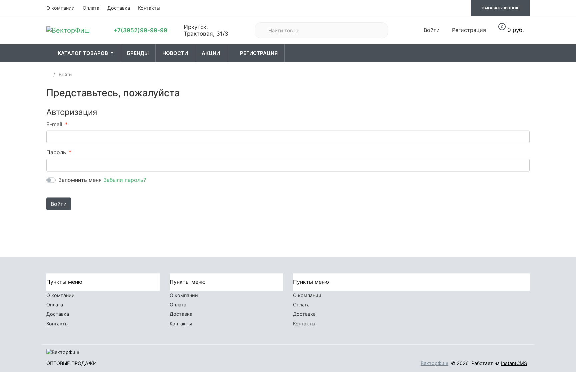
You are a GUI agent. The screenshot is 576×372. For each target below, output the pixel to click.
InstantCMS (514, 363)
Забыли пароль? (124, 180)
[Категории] (50, 53)
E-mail (54, 124)
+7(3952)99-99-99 (140, 30)
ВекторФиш (434, 363)
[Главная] (48, 74)
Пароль (56, 152)
